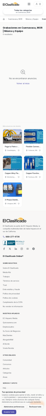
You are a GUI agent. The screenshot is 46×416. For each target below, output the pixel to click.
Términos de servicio (11, 281)
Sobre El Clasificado (11, 268)
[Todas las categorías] (29, 4)
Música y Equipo (32, 19)
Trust (5, 285)
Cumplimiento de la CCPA (12, 302)
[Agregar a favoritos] (18, 150)
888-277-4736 (13, 236)
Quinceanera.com (10, 323)
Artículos (6, 369)
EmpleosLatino (8, 327)
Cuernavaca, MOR (15, 19)
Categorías (7, 373)
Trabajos (6, 277)
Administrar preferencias (14, 407)
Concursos (7, 364)
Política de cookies (10, 298)
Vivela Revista (8, 348)
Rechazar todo (35, 407)
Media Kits (7, 272)
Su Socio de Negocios (11, 331)
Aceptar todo (9, 412)
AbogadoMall (8, 340)
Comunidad (7, 360)
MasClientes (7, 335)
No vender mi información (13, 306)
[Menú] (38, 4)
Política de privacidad (11, 294)
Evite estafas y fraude (11, 289)
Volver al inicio (23, 83)
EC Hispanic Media (10, 318)
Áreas (5, 377)
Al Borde (6, 344)
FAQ (4, 388)
